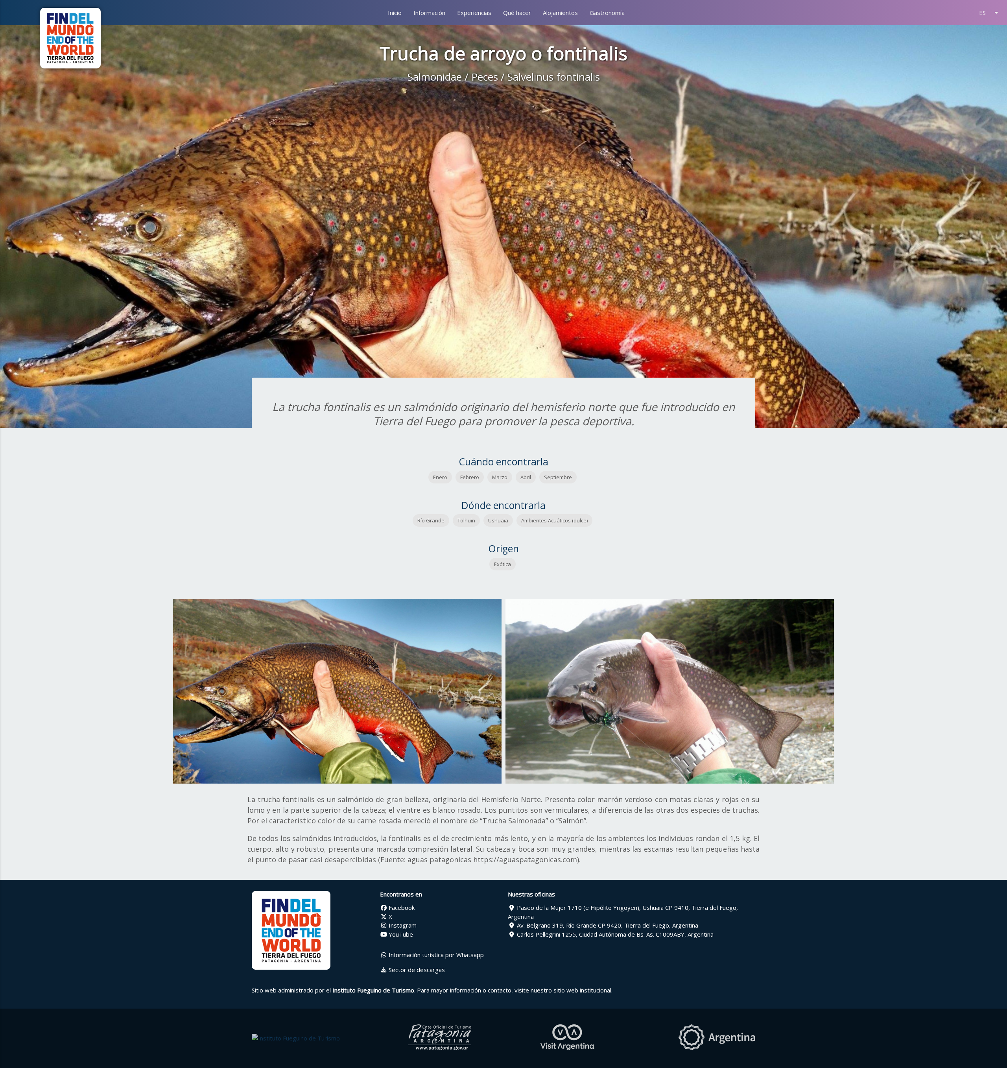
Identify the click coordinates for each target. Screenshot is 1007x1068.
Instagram (402, 925)
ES (990, 12)
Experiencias (474, 13)
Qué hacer (517, 13)
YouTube (400, 934)
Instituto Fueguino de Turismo (373, 990)
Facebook (401, 907)
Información (429, 13)
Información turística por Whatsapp (435, 955)
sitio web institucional (582, 990)
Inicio (395, 13)
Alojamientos (560, 13)
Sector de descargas (416, 970)
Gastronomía (607, 13)
